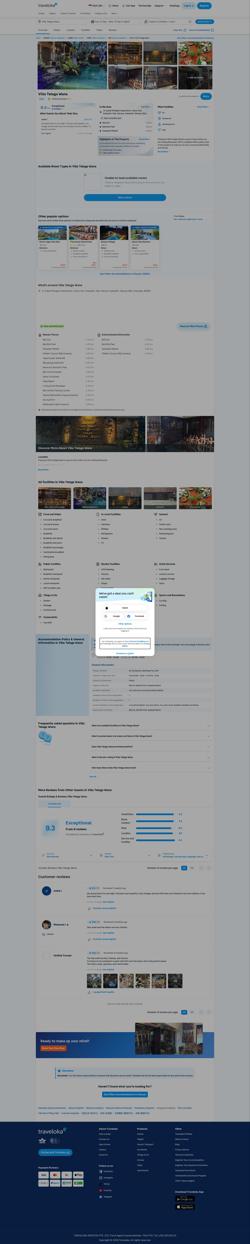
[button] (125, 624)
